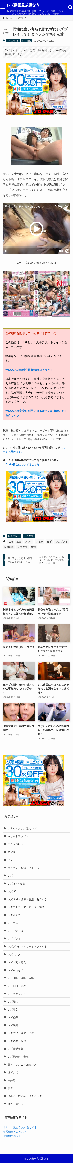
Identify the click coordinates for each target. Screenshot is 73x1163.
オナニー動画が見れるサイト (20, 1127)
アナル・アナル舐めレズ (22, 828)
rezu (10, 541)
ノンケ (28, 541)
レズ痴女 (26, 40)
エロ (18, 541)
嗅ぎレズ (13, 1072)
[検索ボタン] (70, 7)
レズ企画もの (15, 970)
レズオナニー (15, 915)
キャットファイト (18, 836)
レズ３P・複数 (16, 883)
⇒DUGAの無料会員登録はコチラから (29, 370)
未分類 (11, 1080)
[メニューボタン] (2, 7)
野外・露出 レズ (17, 1104)
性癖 (33, 546)
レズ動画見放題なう (23, 5)
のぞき (11, 852)
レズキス (13, 923)
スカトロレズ (15, 844)
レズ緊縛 (13, 1025)
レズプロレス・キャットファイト (27, 946)
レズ (10, 875)
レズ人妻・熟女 (17, 962)
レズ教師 (13, 1001)
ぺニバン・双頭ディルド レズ (25, 868)
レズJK (12, 891)
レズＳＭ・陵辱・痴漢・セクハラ (27, 899)
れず (49, 541)
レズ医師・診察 (17, 986)
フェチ (39, 541)
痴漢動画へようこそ (15, 1131)
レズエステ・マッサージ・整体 (26, 907)
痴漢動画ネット (12, 1136)
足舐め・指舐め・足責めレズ (25, 1096)
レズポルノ (14, 954)
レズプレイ (13, 40)
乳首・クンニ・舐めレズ (22, 1064)
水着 (10, 1088)
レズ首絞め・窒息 (18, 1056)
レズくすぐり (15, 931)
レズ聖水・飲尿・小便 (21, 1033)
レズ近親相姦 (15, 1049)
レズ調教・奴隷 (17, 1041)
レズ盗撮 (13, 1017)
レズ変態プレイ (17, 994)
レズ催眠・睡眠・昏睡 (21, 978)
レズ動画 (9, 546)
